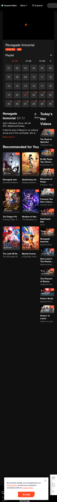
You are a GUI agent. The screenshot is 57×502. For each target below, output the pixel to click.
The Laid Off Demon (12, 253)
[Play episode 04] (33, 68)
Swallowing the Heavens (33, 179)
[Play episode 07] (8, 77)
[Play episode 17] (42, 85)
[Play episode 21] (25, 94)
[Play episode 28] (33, 103)
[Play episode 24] (50, 94)
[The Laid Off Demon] (11, 238)
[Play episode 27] (25, 103)
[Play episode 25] (8, 103)
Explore (39, 5)
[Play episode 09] (25, 77)
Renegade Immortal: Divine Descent (20, 179)
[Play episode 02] (17, 68)
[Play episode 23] (42, 94)
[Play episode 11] (42, 77)
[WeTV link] (9, 5)
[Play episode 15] (25, 85)
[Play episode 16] (33, 85)
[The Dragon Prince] (11, 201)
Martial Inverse (29, 253)
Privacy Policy (12, 485)
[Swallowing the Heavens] (30, 164)
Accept (26, 494)
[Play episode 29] (42, 103)
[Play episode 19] (8, 94)
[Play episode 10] (33, 77)
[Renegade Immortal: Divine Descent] (11, 164)
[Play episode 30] (50, 103)
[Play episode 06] (50, 68)
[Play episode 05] (42, 68)
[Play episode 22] (33, 94)
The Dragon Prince (11, 216)
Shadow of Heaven (31, 216)
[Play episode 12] (50, 77)
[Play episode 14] (17, 85)
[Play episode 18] (50, 85)
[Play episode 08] (17, 77)
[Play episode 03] (25, 68)
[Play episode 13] (8, 85)
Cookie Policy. (28, 487)
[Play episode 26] (17, 103)
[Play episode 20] (17, 94)
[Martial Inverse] (30, 238)
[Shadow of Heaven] (30, 201)
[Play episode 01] (8, 68)
